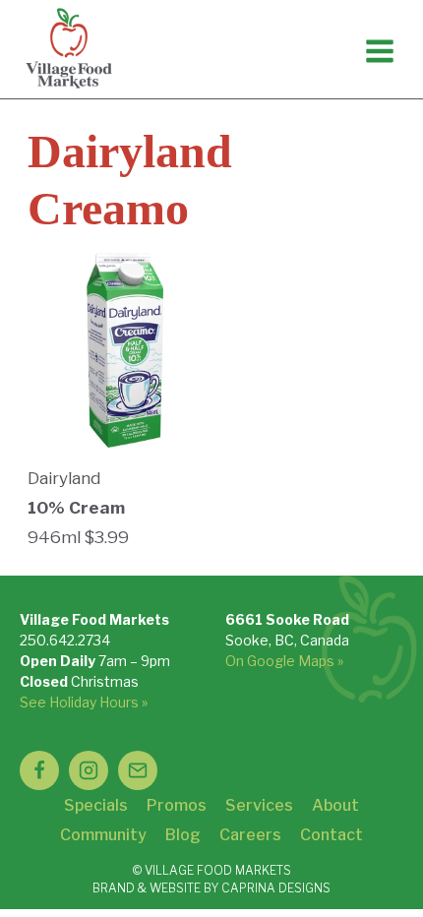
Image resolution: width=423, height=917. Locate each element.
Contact (331, 834)
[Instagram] (88, 770)
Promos (177, 805)
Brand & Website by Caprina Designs (211, 888)
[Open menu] (379, 51)
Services (259, 805)
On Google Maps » (284, 660)
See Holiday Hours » (84, 702)
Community (103, 834)
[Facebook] (39, 770)
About (335, 805)
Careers (250, 834)
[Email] (137, 770)
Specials (96, 805)
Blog (183, 834)
